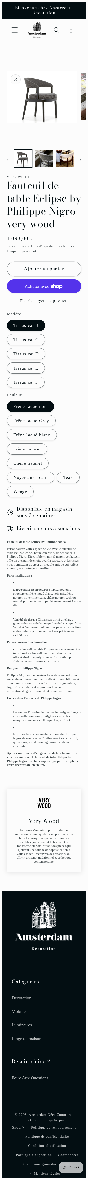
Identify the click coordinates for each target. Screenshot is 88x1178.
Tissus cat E (26, 368)
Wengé (20, 491)
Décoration (21, 997)
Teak (68, 477)
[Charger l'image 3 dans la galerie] (65, 158)
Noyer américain (30, 477)
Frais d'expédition (44, 246)
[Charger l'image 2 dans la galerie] (44, 158)
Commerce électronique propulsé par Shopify (42, 1121)
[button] (15, 30)
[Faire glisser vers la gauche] (7, 160)
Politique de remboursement (53, 1127)
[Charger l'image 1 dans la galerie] (23, 158)
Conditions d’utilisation (47, 1146)
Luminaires (22, 1024)
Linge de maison (26, 1038)
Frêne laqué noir (30, 406)
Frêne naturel (27, 449)
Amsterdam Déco (42, 1115)
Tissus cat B (26, 325)
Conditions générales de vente (47, 1164)
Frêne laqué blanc (31, 434)
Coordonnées (68, 1155)
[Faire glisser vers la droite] (80, 160)
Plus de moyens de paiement (44, 301)
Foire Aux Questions (30, 1077)
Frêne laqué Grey (31, 420)
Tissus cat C (26, 339)
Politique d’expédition (34, 1155)
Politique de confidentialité (47, 1136)
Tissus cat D (26, 353)
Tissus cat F (25, 382)
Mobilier (19, 1011)
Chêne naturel (27, 463)
